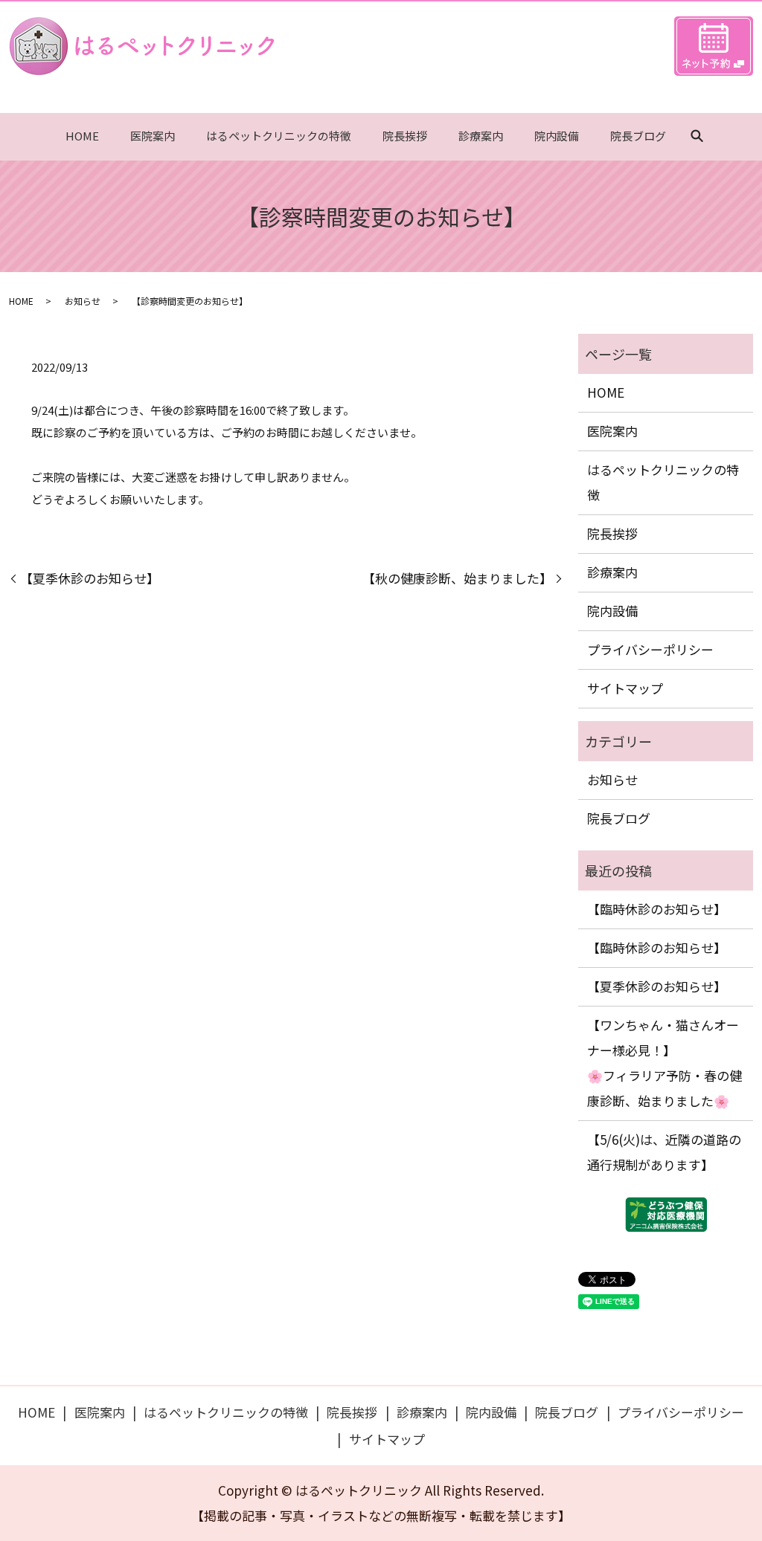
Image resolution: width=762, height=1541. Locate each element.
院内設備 (556, 135)
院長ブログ (638, 135)
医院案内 (152, 135)
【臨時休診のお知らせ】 (656, 908)
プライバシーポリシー (650, 649)
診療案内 (480, 135)
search (697, 137)
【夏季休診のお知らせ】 (89, 578)
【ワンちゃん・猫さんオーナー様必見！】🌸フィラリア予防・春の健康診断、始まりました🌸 (664, 1062)
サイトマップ (625, 688)
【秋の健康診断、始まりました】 (457, 578)
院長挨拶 (404, 135)
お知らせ (82, 300)
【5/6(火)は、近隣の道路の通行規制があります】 (664, 1152)
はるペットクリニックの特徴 (278, 135)
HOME (82, 135)
